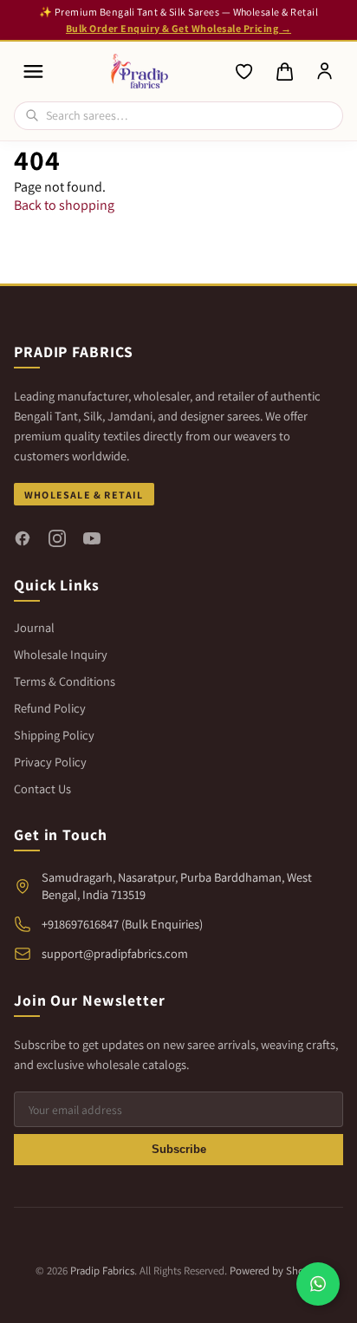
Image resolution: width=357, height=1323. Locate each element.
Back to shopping (64, 205)
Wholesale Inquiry (60, 654)
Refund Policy (50, 708)
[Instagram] (57, 538)
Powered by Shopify (275, 1270)
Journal (34, 627)
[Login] (325, 71)
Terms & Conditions (64, 681)
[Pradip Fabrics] (140, 71)
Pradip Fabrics (102, 1270)
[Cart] (284, 71)
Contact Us (42, 788)
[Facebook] (22, 538)
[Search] (32, 115)
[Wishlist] (244, 71)
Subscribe (179, 1149)
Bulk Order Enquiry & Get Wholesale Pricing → (178, 28)
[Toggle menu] (33, 71)
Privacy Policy (50, 761)
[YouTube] (92, 538)
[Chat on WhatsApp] (318, 1284)
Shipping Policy (54, 735)
